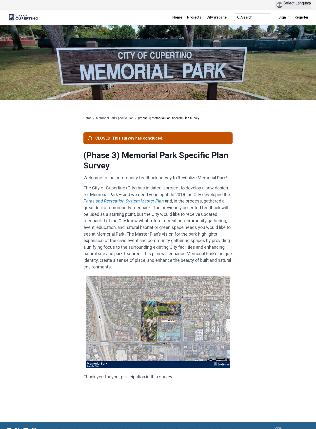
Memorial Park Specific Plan (115, 118)
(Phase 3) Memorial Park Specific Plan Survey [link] (168, 118)
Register (302, 17)
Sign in (284, 17)
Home (87, 118)
